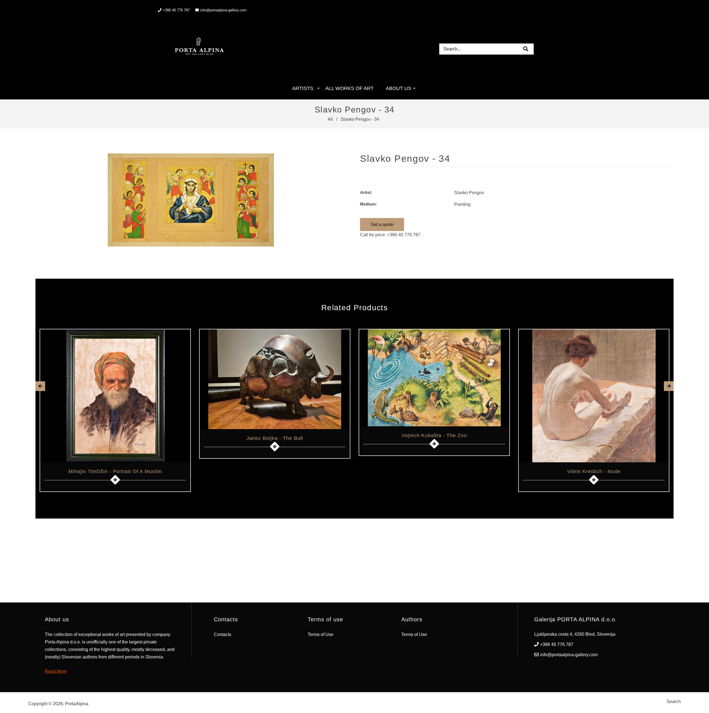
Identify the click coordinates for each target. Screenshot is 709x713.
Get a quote (382, 224)
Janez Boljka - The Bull (274, 438)
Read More (56, 671)
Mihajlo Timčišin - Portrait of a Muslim (115, 471)
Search (674, 701)
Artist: (366, 192)
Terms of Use (320, 634)
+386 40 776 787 (403, 234)
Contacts (222, 634)
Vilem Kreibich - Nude (594, 471)
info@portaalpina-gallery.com (223, 10)
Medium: (368, 204)
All (330, 119)
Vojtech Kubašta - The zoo (434, 435)
